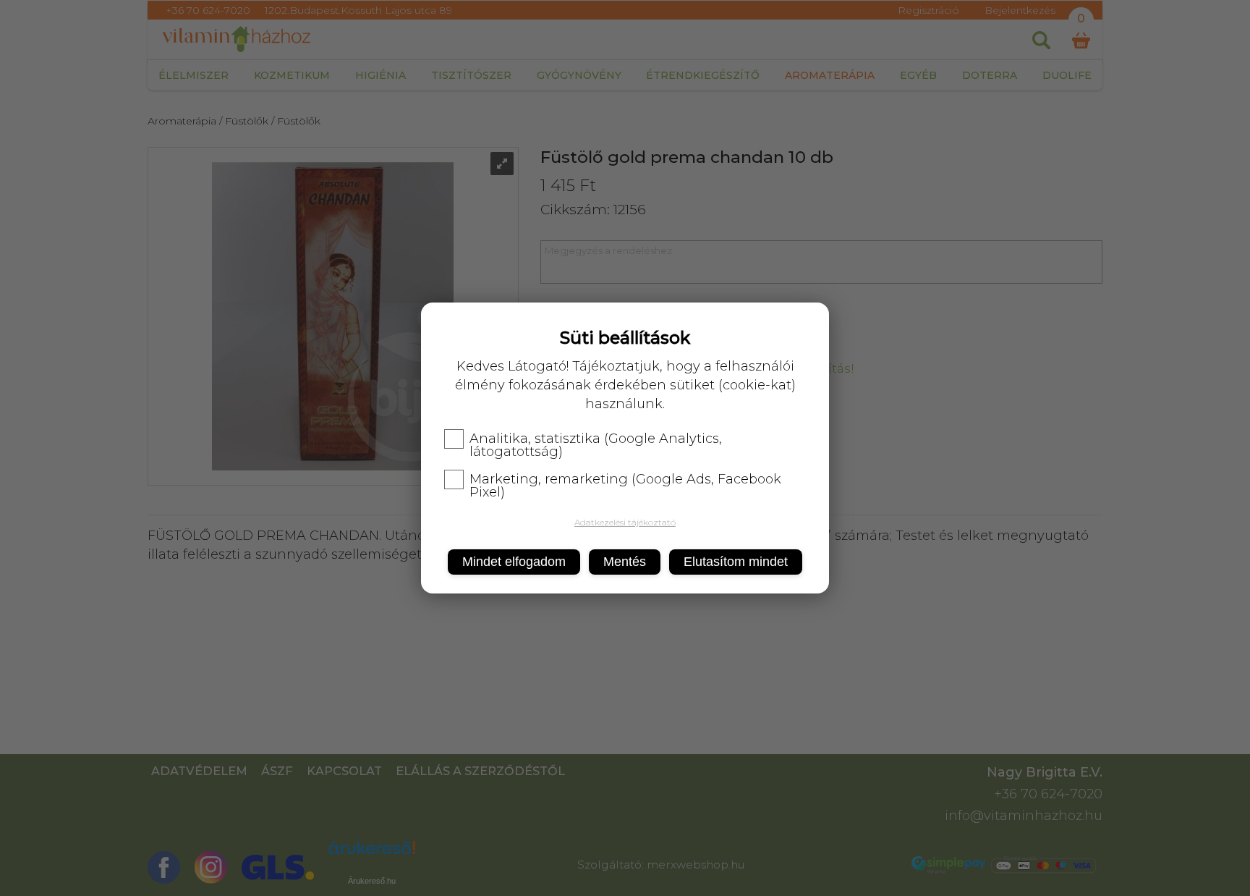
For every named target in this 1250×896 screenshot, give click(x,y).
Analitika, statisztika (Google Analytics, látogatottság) (595, 445)
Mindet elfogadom (514, 561)
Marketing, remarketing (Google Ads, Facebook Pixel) (625, 486)
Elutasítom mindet (736, 561)
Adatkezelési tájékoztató (625, 522)
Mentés (624, 561)
